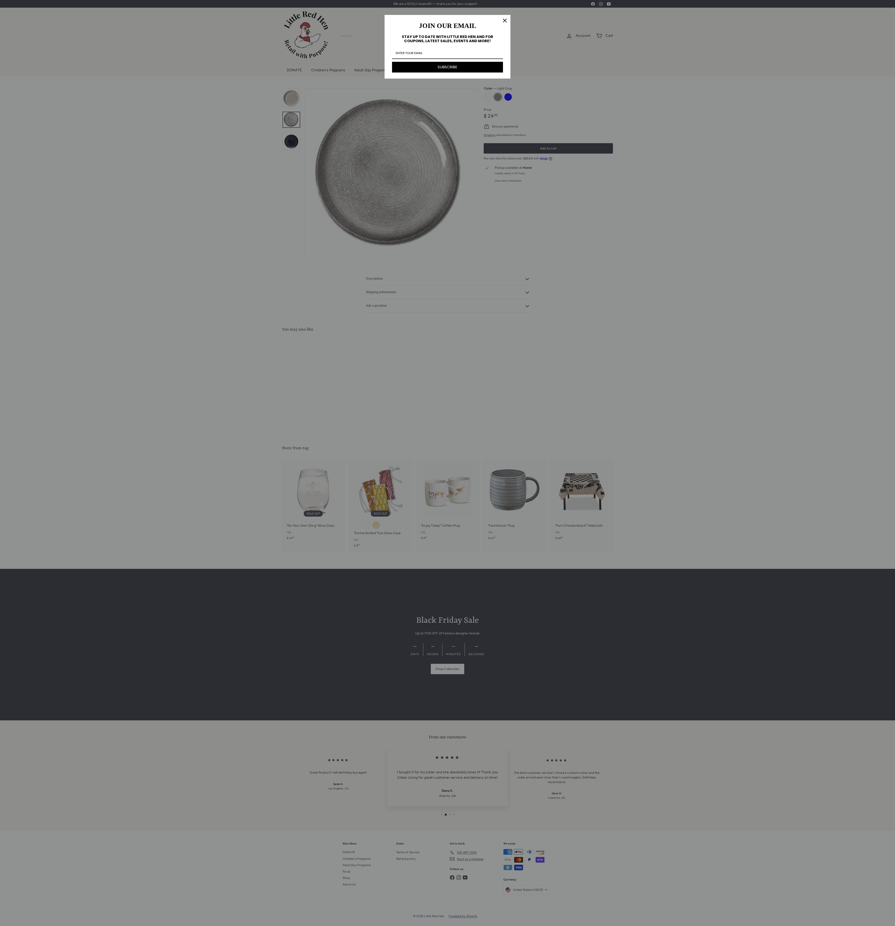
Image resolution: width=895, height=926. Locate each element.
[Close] (504, 20)
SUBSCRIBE (447, 67)
